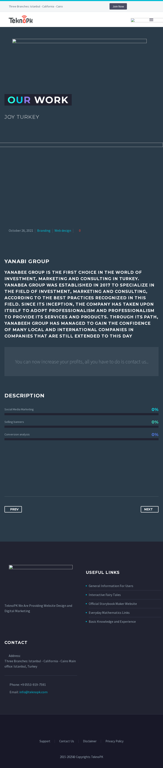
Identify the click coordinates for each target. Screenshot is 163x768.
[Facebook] (80, 6)
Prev (14, 509)
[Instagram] (86, 6)
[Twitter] (15, 483)
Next (148, 509)
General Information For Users (111, 586)
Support (44, 741)
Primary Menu (151, 20)
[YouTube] (92, 6)
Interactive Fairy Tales (105, 595)
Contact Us (66, 741)
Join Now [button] (118, 6)
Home (47, 33)
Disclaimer (90, 741)
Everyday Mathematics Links (109, 612)
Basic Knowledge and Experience (112, 621)
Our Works (71, 33)
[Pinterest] (23, 483)
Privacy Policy (114, 741)
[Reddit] (47, 483)
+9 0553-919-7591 (33, 684)
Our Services (102, 33)
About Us (130, 33)
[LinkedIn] (39, 483)
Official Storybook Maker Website (113, 603)
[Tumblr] (31, 483)
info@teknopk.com (33, 692)
